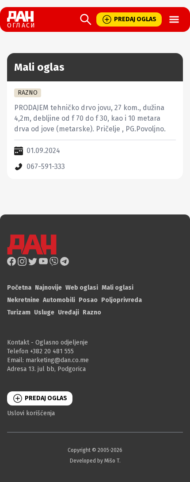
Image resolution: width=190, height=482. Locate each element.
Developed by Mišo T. (95, 461)
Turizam (18, 312)
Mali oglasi (117, 287)
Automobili (59, 300)
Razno (92, 312)
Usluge (44, 312)
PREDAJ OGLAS (135, 19)
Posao (88, 300)
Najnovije (48, 287)
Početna (19, 287)
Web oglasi (81, 287)
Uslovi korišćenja (31, 413)
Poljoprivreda (121, 300)
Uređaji (68, 312)
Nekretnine (23, 300)
